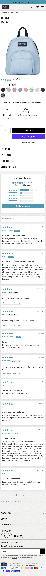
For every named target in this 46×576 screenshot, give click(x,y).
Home (4, 12)
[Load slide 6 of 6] (28, 78)
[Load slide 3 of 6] (21, 78)
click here (14, 557)
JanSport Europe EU (16, 565)
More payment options (28, 142)
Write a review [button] (23, 206)
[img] (7, 227)
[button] (42, 7)
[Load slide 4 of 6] (24, 78)
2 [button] (20, 495)
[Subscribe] (42, 551)
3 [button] (23, 495)
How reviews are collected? (11, 501)
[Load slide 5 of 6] (26, 78)
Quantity (4, 125)
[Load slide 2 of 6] (19, 78)
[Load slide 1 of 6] (17, 78)
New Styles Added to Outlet (24, 2)
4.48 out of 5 (29, 183)
